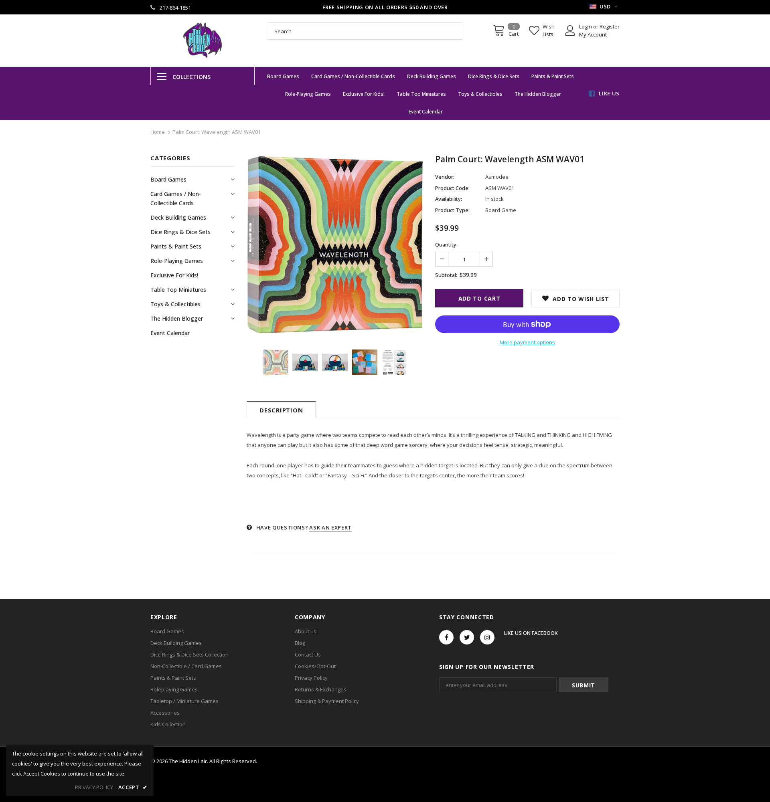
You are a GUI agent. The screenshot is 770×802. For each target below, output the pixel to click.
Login (586, 26)
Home (157, 131)
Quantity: (446, 244)
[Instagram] (487, 637)
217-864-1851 (175, 7)
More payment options (527, 342)
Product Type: (452, 210)
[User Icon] (570, 30)
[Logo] (202, 40)
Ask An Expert (330, 527)
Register (610, 26)
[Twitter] (467, 637)
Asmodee (497, 176)
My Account (593, 34)
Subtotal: (446, 275)
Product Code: (452, 188)
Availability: (448, 198)
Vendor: (444, 176)
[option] (335, 244)
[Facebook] (446, 637)
